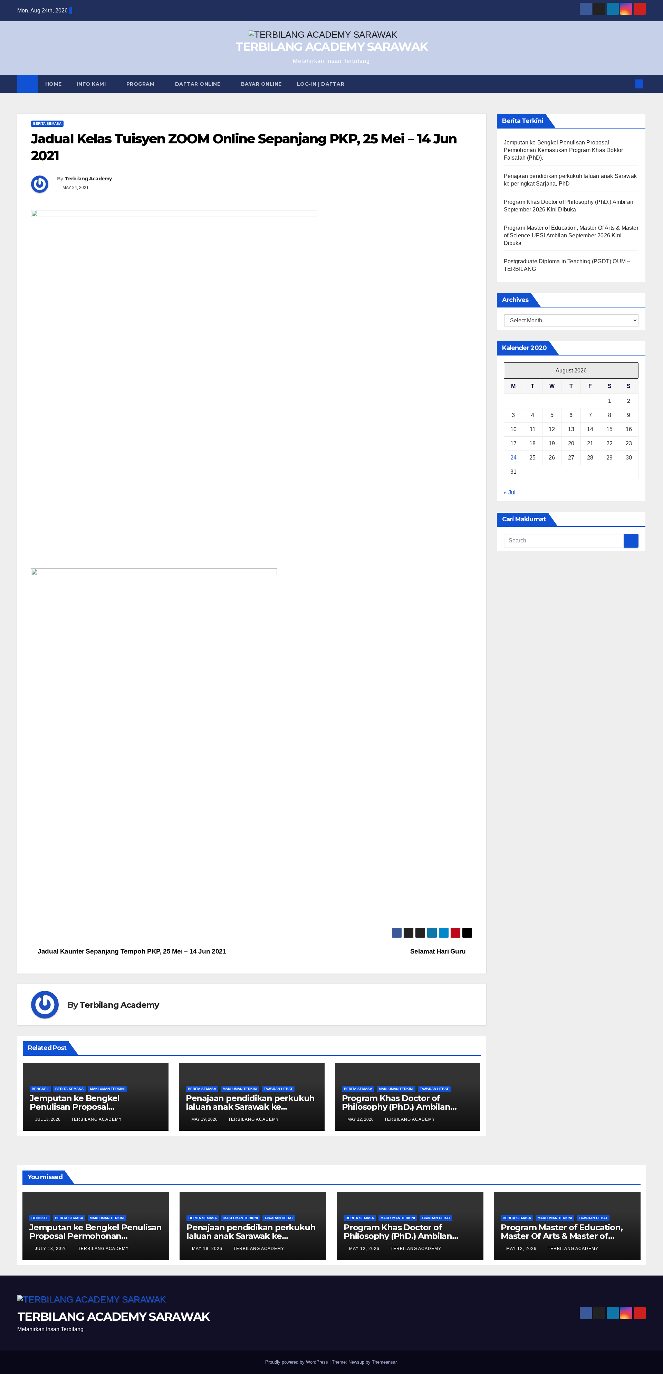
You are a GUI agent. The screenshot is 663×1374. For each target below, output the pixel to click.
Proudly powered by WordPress (297, 1362)
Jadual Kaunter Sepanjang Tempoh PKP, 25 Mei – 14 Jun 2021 (131, 951)
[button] (628, 84)
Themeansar (384, 1362)
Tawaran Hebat (278, 1089)
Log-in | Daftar (321, 84)
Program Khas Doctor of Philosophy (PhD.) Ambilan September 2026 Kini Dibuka (400, 1106)
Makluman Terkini (107, 1089)
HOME (53, 84)
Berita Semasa (47, 123)
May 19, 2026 (208, 1248)
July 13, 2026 (51, 1248)
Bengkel (40, 1089)
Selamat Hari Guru (438, 951)
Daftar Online (198, 84)
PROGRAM (141, 84)
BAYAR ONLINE (261, 84)
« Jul (510, 493)
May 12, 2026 (365, 1248)
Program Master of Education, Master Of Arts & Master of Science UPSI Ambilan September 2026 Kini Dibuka (571, 235)
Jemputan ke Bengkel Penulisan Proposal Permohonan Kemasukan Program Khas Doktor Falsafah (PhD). (563, 150)
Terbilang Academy (88, 179)
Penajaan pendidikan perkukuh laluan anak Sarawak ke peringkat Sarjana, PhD (250, 1106)
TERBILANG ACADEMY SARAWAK (332, 46)
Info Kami (92, 84)
